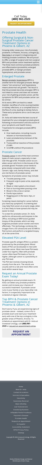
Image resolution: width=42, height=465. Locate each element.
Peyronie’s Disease (21, 415)
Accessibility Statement (21, 427)
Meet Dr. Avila (21, 389)
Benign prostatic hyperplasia (14, 80)
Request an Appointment (21, 24)
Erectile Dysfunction (21, 410)
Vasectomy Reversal (21, 401)
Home (21, 387)
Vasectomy (21, 398)
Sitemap (21, 433)
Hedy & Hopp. (25, 461)
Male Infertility (21, 404)
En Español (21, 424)
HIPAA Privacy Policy (21, 430)
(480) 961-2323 (21, 19)
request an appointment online (22, 326)
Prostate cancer (8, 156)
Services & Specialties (21, 395)
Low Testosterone (21, 407)
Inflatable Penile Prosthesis (21, 412)
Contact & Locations (21, 392)
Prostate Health (21, 418)
